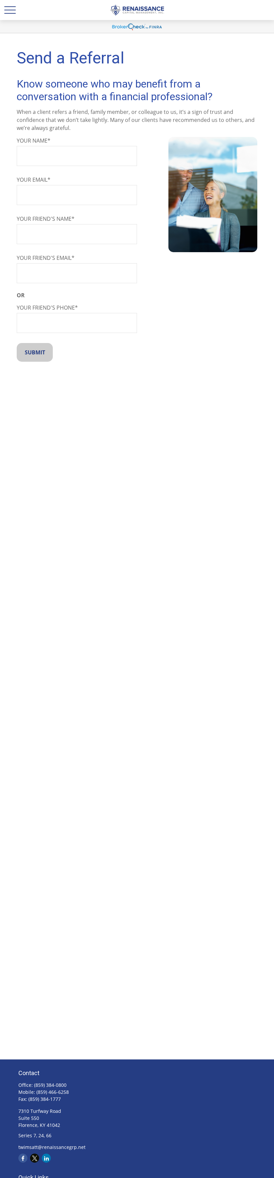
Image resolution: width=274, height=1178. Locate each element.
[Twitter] (34, 1158)
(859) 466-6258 (52, 1092)
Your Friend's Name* (46, 218)
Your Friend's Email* (46, 258)
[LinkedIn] (46, 1158)
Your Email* (33, 179)
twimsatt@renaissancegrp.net (52, 1147)
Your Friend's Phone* (47, 307)
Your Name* (33, 140)
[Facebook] (22, 1158)
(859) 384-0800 (50, 1085)
